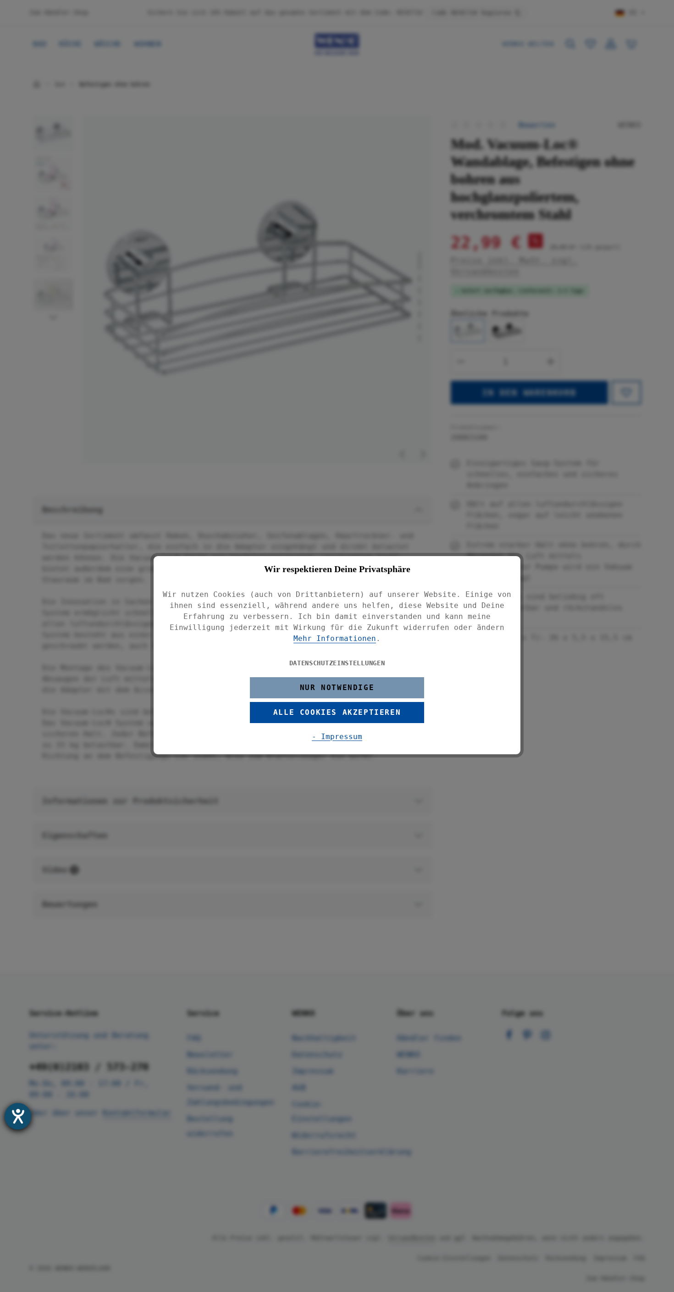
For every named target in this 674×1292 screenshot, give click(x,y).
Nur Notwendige (337, 687)
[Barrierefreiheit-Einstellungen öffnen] (18, 1116)
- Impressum (337, 736)
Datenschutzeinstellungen (337, 663)
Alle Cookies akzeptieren (337, 712)
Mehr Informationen (334, 638)
